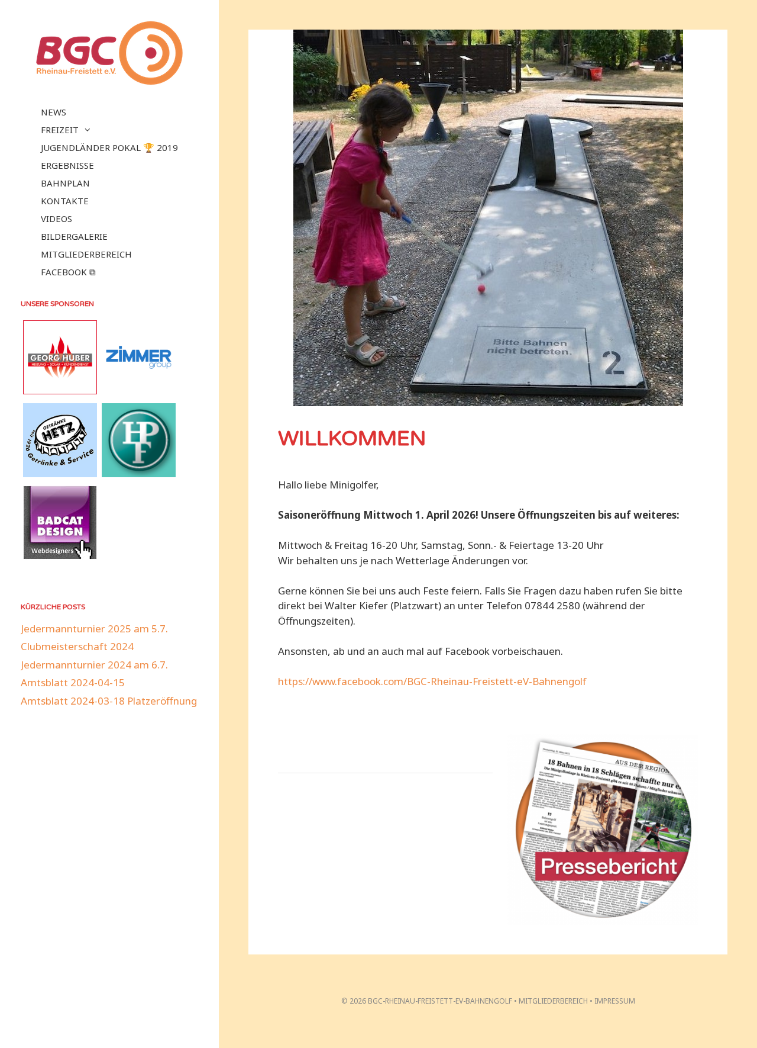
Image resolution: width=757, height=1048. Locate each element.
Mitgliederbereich (86, 254)
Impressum (614, 1001)
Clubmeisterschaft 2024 (77, 646)
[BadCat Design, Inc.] (60, 555)
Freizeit (60, 130)
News (53, 112)
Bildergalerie (74, 236)
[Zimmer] (139, 390)
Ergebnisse (67, 165)
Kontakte (65, 201)
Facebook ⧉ (68, 272)
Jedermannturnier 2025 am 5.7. (94, 628)
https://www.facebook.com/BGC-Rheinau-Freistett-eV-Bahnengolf (432, 681)
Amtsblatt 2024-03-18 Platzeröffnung (109, 701)
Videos (56, 218)
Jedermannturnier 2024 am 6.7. (94, 664)
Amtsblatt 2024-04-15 (73, 682)
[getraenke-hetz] (60, 473)
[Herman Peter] (139, 473)
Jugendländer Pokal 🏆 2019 (109, 147)
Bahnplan (65, 183)
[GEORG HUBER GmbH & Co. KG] (60, 390)
